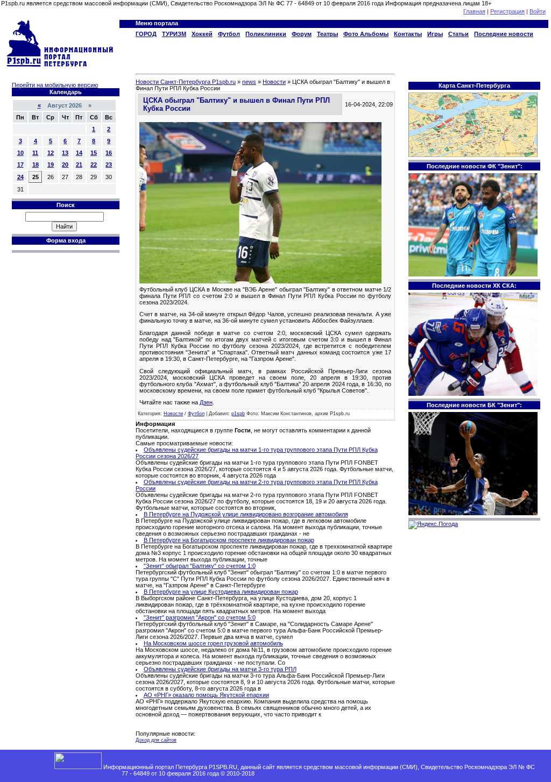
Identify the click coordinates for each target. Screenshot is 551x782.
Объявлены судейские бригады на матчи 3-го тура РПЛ (220, 669)
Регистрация (507, 11)
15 (93, 153)
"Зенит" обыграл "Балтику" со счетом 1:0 (200, 566)
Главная (474, 11)
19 (50, 164)
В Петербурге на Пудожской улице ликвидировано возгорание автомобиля (246, 514)
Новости (173, 413)
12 (50, 153)
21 (79, 164)
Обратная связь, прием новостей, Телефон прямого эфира (337, 773)
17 (20, 164)
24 (20, 177)
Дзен (206, 402)
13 (65, 153)
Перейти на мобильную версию (55, 85)
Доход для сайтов (156, 740)
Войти (537, 11)
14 (79, 153)
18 (35, 164)
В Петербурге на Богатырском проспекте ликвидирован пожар (229, 540)
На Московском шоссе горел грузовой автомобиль (213, 643)
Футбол (196, 413)
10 (20, 153)
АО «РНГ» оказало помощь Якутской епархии (206, 695)
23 (108, 164)
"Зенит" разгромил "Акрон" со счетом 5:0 (200, 617)
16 (108, 153)
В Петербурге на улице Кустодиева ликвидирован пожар (221, 591)
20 (65, 164)
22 (93, 164)
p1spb (238, 413)
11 (35, 153)
